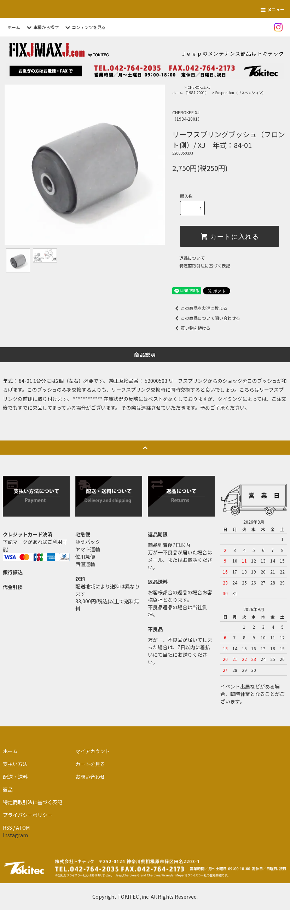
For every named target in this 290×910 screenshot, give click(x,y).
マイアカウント (92, 751)
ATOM (23, 827)
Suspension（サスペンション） (240, 92)
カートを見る (90, 763)
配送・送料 (15, 776)
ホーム (13, 27)
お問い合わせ (90, 776)
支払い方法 (15, 763)
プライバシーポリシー (27, 814)
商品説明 (145, 354)
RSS (7, 827)
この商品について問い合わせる (210, 318)
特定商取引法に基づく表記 (204, 266)
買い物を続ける (195, 328)
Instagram (15, 835)
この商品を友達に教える (204, 308)
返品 (8, 789)
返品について (192, 258)
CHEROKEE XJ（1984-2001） (197, 90)
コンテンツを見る (89, 27)
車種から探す (46, 27)
